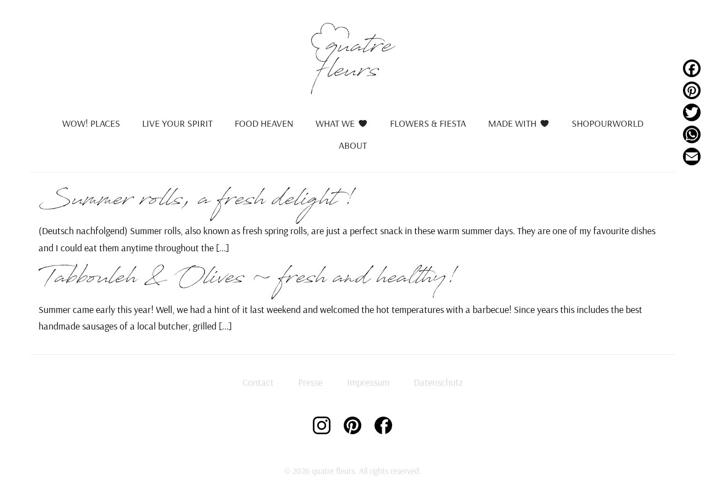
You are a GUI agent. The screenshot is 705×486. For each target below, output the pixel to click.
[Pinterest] (692, 90)
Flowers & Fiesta (428, 123)
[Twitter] (692, 112)
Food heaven (264, 123)
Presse (310, 382)
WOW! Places (91, 123)
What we (335, 123)
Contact (258, 382)
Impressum (368, 382)
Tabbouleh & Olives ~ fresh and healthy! (248, 281)
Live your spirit (177, 123)
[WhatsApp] (692, 134)
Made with (512, 123)
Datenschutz (438, 382)
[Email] (692, 156)
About (353, 145)
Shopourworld (607, 123)
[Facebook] (692, 68)
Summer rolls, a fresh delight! (197, 203)
